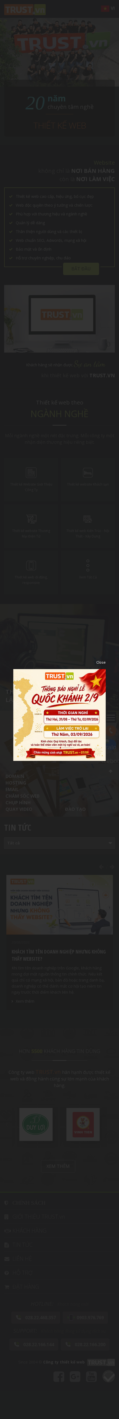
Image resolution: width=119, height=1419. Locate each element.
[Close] (97, 662)
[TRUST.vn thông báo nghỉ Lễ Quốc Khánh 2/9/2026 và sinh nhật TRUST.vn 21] (59, 714)
